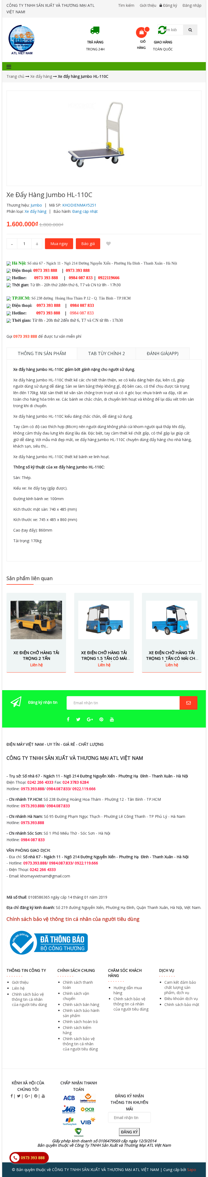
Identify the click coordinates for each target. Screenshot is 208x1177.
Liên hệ (18, 988)
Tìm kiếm (126, 5)
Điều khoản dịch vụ (181, 998)
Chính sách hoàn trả (80, 1021)
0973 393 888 (25, 336)
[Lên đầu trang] (193, 1157)
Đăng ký (170, 5)
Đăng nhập (192, 5)
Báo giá (88, 243)
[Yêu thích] (108, 243)
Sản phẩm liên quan (29, 578)
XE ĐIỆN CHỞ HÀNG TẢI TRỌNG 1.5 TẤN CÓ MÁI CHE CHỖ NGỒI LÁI (104, 658)
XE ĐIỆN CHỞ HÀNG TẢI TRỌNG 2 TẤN (36, 655)
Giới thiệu (148, 5)
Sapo (191, 1169)
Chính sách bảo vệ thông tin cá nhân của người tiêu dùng (29, 999)
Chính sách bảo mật (181, 1004)
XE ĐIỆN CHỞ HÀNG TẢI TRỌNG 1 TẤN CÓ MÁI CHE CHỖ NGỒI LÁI (172, 658)
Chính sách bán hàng (81, 1004)
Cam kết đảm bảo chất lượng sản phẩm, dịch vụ (180, 987)
